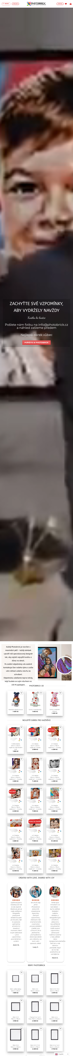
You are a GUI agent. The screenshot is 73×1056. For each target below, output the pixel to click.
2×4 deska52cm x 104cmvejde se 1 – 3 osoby (15, 777)
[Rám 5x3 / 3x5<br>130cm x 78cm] (35, 1034)
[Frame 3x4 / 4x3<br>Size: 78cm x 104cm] (35, 1006)
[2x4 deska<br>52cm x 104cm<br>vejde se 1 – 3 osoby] (15, 765)
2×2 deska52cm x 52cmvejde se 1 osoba (35, 745)
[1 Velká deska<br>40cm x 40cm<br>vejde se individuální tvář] (15, 733)
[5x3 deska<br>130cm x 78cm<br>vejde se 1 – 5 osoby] (54, 854)
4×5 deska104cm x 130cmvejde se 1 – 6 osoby (15, 867)
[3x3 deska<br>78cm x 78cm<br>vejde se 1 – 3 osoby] (15, 795)
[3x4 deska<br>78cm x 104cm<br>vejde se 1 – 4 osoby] (35, 795)
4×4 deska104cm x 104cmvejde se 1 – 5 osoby (54, 837)
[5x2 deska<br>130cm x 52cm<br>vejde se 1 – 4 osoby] (35, 854)
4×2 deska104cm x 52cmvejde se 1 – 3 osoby (15, 837)
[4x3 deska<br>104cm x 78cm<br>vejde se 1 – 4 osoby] (35, 825)
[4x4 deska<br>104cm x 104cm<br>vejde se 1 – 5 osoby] (54, 825)
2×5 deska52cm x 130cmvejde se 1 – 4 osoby (35, 777)
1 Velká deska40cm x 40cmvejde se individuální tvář (15, 746)
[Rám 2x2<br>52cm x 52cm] (35, 978)
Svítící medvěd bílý (35, 709)
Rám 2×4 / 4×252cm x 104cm (54, 1046)
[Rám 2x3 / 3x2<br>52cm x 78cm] (54, 978)
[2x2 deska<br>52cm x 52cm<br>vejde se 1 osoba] (35, 733)
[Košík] (71, 4)
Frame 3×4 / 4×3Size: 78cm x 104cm (35, 1018)
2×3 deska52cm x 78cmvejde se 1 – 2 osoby (54, 745)
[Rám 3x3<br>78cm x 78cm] (15, 1006)
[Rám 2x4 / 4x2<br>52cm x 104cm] (54, 1034)
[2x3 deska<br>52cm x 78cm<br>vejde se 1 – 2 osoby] (54, 733)
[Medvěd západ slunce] (15, 699)
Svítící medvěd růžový (55, 710)
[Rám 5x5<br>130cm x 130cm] (15, 1034)
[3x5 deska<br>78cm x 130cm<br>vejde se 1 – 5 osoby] (54, 795)
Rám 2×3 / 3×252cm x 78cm (54, 990)
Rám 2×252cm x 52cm (35, 990)
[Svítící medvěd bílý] (35, 699)
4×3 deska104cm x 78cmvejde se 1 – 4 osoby (35, 837)
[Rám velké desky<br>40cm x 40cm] (15, 978)
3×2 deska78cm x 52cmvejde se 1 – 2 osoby (54, 777)
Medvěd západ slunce (16, 709)
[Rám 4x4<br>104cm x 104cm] (54, 1006)
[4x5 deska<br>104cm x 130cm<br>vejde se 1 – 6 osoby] (15, 854)
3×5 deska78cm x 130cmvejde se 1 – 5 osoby (54, 807)
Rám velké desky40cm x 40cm (15, 990)
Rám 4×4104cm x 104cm (54, 1018)
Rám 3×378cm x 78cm (15, 1018)
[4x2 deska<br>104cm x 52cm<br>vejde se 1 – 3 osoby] (15, 825)
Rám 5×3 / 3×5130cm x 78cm (35, 1046)
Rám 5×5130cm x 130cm (16, 1046)
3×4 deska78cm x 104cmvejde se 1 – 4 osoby (35, 807)
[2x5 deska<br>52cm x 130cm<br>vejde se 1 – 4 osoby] (35, 765)
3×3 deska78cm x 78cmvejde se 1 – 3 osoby (15, 807)
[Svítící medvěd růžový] (54, 699)
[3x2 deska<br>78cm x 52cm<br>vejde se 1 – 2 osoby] (54, 765)
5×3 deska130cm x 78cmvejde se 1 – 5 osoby (54, 867)
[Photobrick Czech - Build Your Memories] (36, 4)
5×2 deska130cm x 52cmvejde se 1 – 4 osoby (35, 867)
